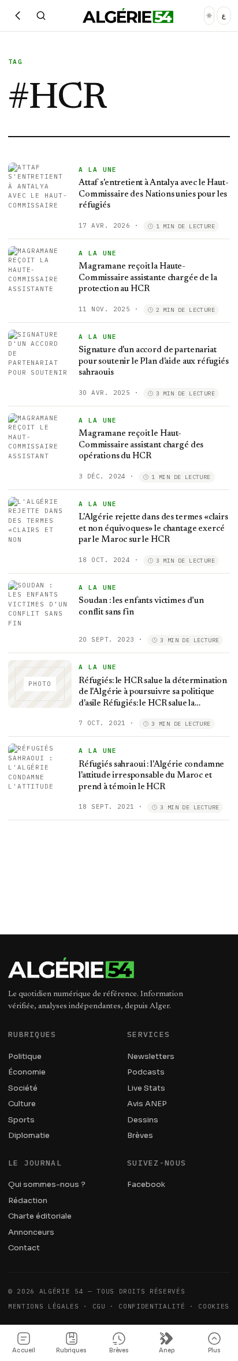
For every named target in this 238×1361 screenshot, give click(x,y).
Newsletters (150, 1056)
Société (23, 1088)
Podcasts (146, 1072)
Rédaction (27, 1200)
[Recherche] (41, 16)
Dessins (142, 1120)
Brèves (140, 1135)
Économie (27, 1072)
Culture (22, 1104)
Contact (24, 1248)
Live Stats (146, 1088)
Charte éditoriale (40, 1216)
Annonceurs (31, 1232)
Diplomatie (29, 1135)
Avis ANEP (147, 1104)
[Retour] (18, 16)
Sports (21, 1120)
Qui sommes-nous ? (46, 1184)
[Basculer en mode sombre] (209, 15)
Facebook (146, 1184)
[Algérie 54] (128, 15)
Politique (25, 1056)
